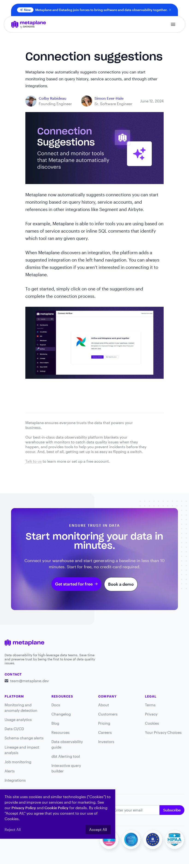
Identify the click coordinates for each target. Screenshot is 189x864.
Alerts (10, 771)
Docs (55, 705)
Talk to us (33, 461)
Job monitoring (18, 762)
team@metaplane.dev (29, 680)
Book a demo (121, 584)
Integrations (15, 780)
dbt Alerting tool (65, 756)
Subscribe (172, 810)
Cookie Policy (56, 807)
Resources (60, 732)
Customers (108, 714)
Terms (150, 705)
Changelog (61, 714)
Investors (106, 741)
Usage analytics (18, 719)
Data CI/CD (14, 728)
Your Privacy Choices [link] (163, 732)
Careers (105, 732)
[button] (173, 24)
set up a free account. (91, 461)
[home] (28, 24)
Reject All (13, 829)
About (103, 705)
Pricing (104, 723)
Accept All (98, 829)
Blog (55, 723)
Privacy (151, 714)
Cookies (152, 723)
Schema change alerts (24, 738)
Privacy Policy (24, 807)
